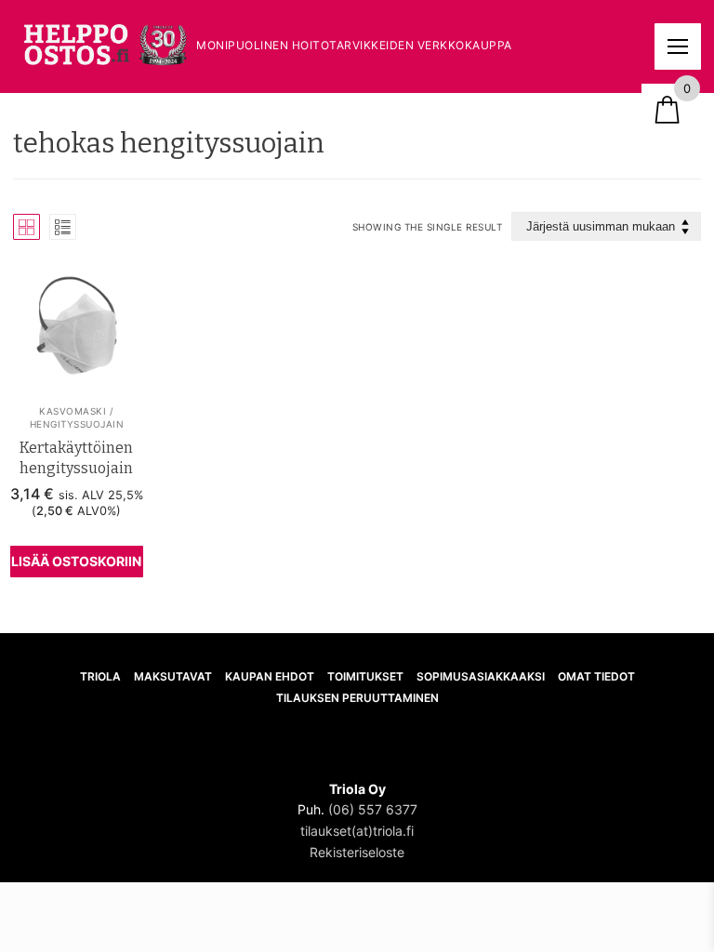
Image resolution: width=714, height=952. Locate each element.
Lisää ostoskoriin (76, 561)
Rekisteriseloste (357, 852)
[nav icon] (677, 46)
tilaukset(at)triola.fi (357, 831)
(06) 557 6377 (372, 809)
